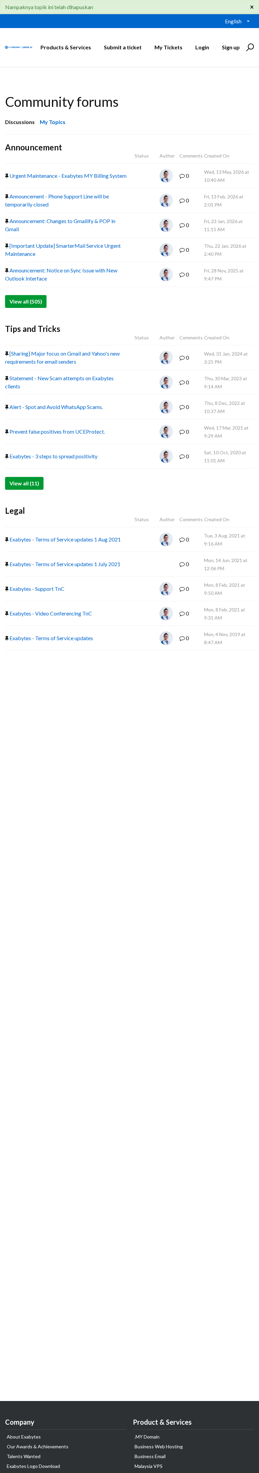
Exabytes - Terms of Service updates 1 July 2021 (64, 564)
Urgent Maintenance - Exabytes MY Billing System (67, 175)
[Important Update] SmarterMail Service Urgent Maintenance (63, 249)
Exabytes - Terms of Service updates (50, 638)
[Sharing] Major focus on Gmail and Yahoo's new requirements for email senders (62, 357)
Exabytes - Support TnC (36, 588)
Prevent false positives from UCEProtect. (56, 431)
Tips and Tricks (32, 329)
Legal (15, 510)
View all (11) (24, 483)
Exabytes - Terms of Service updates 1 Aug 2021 (64, 539)
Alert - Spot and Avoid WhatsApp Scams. (55, 407)
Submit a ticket (123, 47)
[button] (249, 47)
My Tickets (168, 47)
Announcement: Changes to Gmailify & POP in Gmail (60, 225)
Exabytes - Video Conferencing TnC (50, 613)
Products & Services (65, 47)
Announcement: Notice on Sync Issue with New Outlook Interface (61, 274)
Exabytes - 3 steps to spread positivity (52, 456)
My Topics (52, 122)
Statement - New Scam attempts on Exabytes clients (59, 382)
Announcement (33, 147)
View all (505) (25, 301)
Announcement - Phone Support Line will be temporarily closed (57, 200)
